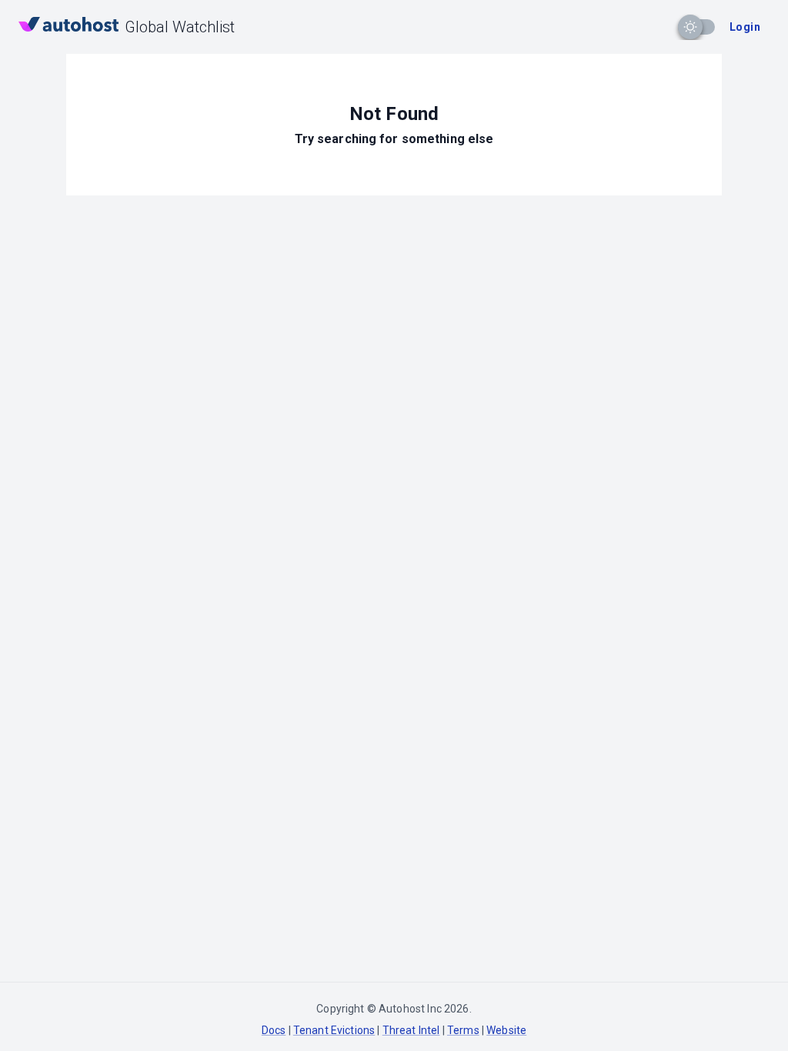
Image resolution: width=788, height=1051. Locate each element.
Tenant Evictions (334, 1030)
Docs (274, 1030)
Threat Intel (411, 1030)
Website (506, 1030)
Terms (463, 1030)
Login (745, 27)
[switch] (690, 27)
